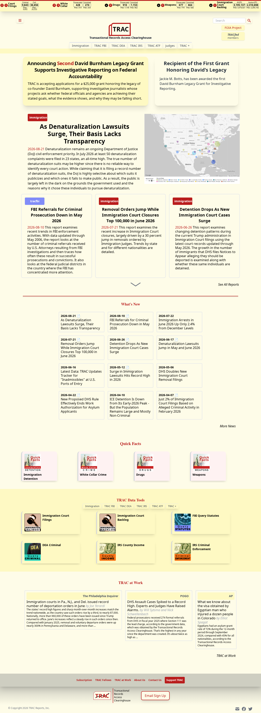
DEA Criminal (51, 545)
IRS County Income (130, 545)
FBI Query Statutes (205, 516)
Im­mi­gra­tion (80, 46)
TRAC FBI (100, 46)
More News (228, 426)
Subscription (84, 680)
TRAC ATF (154, 46)
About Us (139, 680)
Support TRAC (174, 680)
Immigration (92, 506)
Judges (170, 46)
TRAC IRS (136, 46)
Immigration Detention (33, 477)
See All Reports (228, 284)
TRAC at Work (226, 655)
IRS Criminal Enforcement (201, 547)
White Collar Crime (93, 474)
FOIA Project (233, 28)
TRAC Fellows (103, 680)
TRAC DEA (118, 46)
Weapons (199, 474)
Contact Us (154, 680)
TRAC (184, 46)
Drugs (140, 474)
